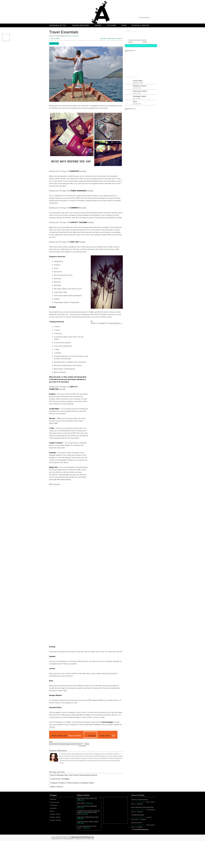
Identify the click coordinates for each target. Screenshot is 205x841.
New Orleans (81, 803)
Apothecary (53, 808)
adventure (52, 744)
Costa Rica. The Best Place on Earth (110, 38)
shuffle (152, 40)
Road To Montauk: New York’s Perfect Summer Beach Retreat (73, 775)
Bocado (52, 811)
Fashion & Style (57, 25)
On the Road (54, 43)
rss (51, 17)
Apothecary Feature (139, 86)
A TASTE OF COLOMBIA (60, 779)
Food (124, 25)
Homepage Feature (139, 96)
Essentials (59, 744)
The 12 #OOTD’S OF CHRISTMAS (87, 806)
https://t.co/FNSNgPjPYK (138, 825)
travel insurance (82, 744)
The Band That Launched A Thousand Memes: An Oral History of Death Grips (88, 812)
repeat (148, 40)
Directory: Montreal (55, 820)
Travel (98, 25)
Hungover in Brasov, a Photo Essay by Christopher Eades (72, 783)
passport (71, 744)
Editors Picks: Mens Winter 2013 (87, 798)
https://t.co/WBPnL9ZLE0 (139, 817)
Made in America (56, 787)
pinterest (60, 17)
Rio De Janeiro (55, 38)
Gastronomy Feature (140, 91)
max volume (148, 36)
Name (135, 101)
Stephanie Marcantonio (72, 36)
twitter (55, 17)
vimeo (64, 17)
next (133, 36)
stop (136, 36)
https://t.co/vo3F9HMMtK (138, 809)
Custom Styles (138, 80)
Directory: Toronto (55, 814)
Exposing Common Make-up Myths (87, 821)
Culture (111, 25)
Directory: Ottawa (55, 817)
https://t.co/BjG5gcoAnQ (138, 802)
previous (126, 36)
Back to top (90, 838)
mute (140, 36)
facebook (68, 17)
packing (65, 744)
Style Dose (53, 799)
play (130, 36)
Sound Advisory (80, 25)
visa (87, 744)
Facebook (140, 804)
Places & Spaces (140, 25)
